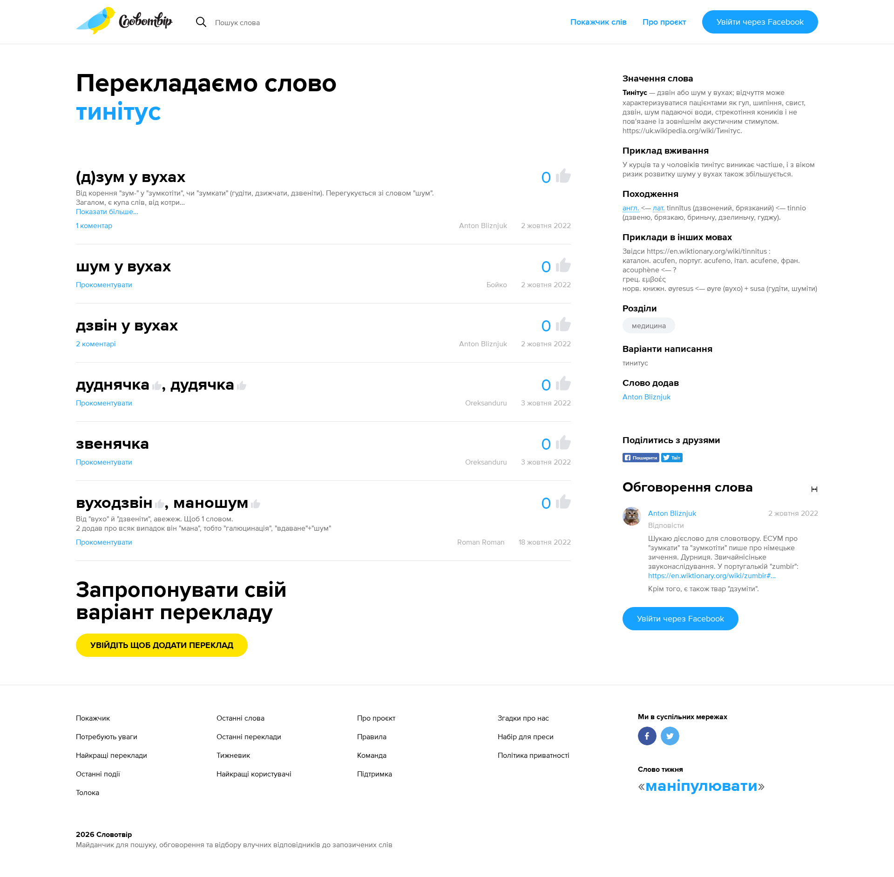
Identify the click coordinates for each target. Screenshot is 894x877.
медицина (649, 325)
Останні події (98, 773)
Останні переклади (249, 736)
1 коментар (94, 225)
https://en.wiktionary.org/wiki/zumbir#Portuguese (713, 575)
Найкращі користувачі (254, 773)
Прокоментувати (104, 284)
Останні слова (240, 718)
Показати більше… (107, 211)
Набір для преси (526, 736)
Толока (87, 792)
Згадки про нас (523, 718)
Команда (371, 755)
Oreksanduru (486, 402)
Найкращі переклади (111, 755)
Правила (371, 736)
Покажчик (93, 718)
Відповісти (666, 525)
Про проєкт (664, 22)
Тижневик (233, 755)
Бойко (497, 284)
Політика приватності (533, 755)
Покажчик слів (598, 22)
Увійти (760, 22)
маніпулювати (701, 786)
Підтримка (374, 773)
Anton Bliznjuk (646, 396)
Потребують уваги (106, 736)
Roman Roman (481, 542)
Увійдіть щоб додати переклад (161, 645)
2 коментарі (96, 343)
